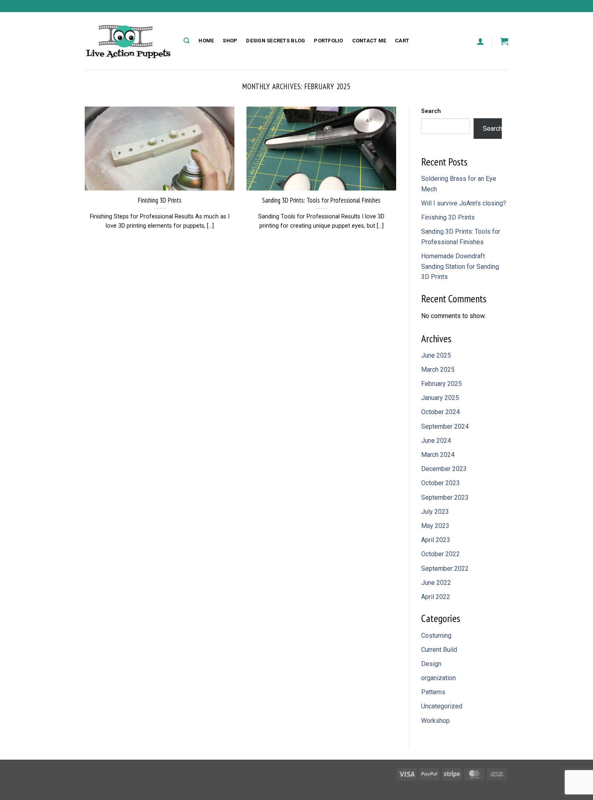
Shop (230, 41)
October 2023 (440, 483)
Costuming (436, 635)
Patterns (433, 692)
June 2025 (436, 355)
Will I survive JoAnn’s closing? (463, 203)
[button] (480, 41)
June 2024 (436, 440)
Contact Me (369, 41)
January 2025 (440, 398)
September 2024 (445, 426)
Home (206, 41)
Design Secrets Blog (275, 41)
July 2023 (435, 511)
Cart (402, 41)
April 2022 (435, 597)
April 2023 (435, 540)
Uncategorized (441, 706)
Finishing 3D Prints (160, 200)
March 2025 (438, 369)
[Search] (187, 40)
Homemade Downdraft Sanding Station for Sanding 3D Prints (460, 266)
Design (431, 664)
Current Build (439, 649)
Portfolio (328, 41)
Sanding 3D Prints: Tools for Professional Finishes (321, 200)
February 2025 (441, 383)
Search (431, 111)
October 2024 (440, 412)
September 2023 (445, 497)
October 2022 (440, 554)
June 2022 (436, 582)
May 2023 (435, 526)
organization (438, 678)
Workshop (435, 721)
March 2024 (438, 455)
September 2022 (445, 568)
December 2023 (444, 469)
